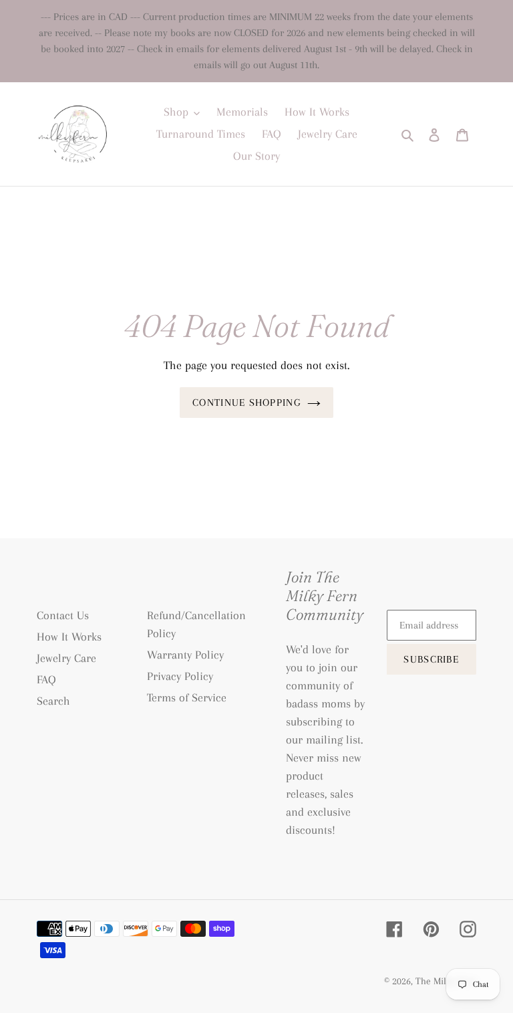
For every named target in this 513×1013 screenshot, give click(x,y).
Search (53, 700)
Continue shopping (246, 403)
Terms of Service (186, 697)
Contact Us (63, 615)
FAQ (46, 679)
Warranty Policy (185, 654)
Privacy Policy (180, 676)
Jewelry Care (66, 658)
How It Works (69, 636)
